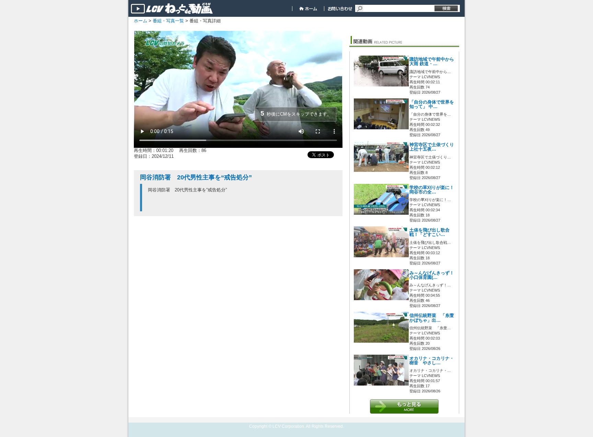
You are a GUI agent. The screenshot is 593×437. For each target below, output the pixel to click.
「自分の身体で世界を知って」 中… (431, 104)
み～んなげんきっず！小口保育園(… (431, 275)
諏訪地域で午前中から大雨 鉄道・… (431, 61)
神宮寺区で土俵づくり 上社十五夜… (431, 147)
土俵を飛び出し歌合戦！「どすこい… (429, 232)
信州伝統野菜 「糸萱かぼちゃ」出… (431, 317)
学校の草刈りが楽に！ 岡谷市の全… (431, 189)
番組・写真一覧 (168, 20)
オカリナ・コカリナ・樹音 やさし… (431, 360)
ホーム (140, 20)
